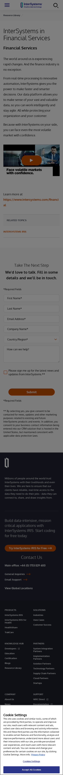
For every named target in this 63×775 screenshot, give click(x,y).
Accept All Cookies (31, 769)
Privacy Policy (38, 754)
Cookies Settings (31, 761)
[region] (31, 740)
